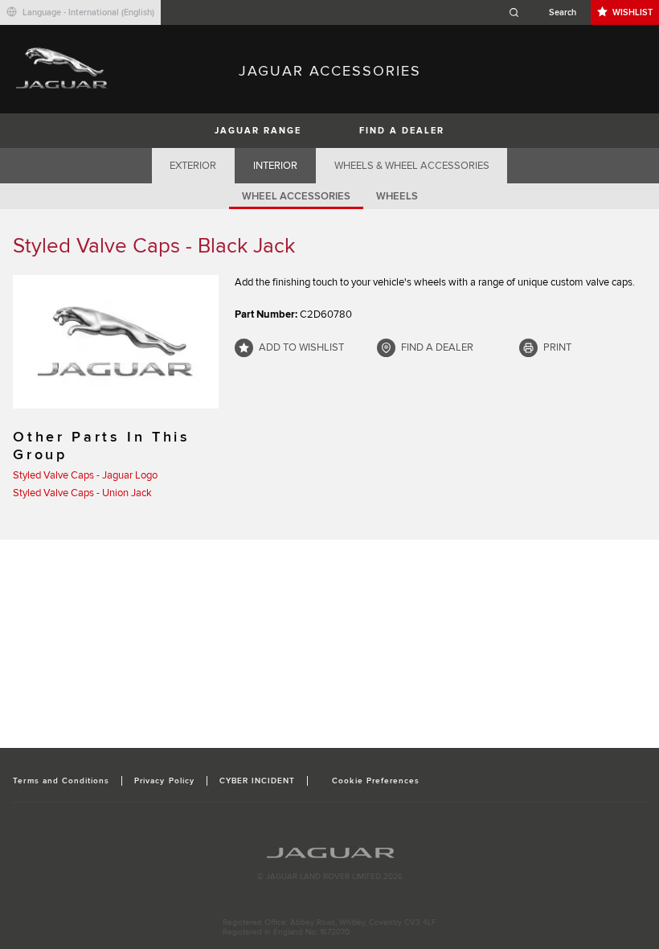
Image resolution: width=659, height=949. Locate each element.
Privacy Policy (164, 781)
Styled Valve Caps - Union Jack (82, 493)
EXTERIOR (193, 165)
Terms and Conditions (61, 781)
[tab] (193, 165)
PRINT (557, 347)
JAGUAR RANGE (258, 130)
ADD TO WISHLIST (301, 347)
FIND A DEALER (401, 130)
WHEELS (397, 196)
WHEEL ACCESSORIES (296, 196)
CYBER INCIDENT (257, 781)
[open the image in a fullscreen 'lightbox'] (116, 342)
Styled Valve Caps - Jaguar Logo (85, 475)
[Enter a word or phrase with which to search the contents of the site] (547, 12)
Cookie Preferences (376, 781)
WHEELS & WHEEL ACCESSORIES (411, 165)
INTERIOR (275, 165)
